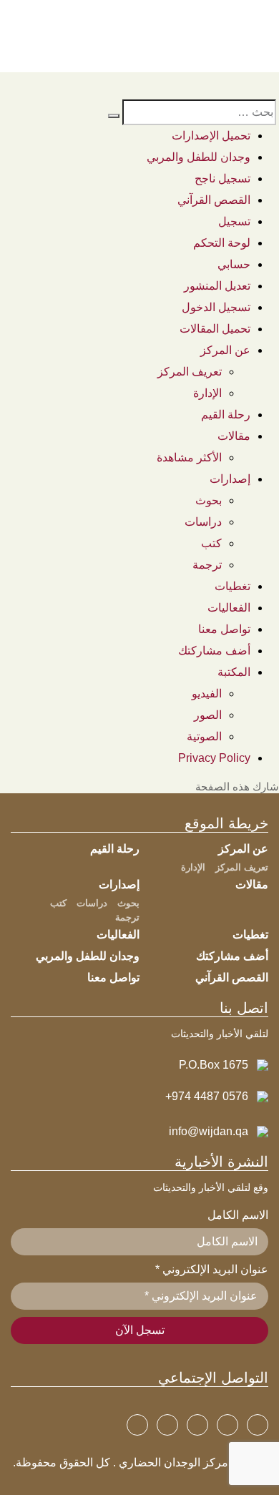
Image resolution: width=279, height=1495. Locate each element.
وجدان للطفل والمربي (198, 157)
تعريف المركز (189, 372)
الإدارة (207, 393)
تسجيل (234, 221)
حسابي (233, 264)
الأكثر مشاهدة (189, 457)
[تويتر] (227, 1425)
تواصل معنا (224, 629)
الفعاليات (228, 608)
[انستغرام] (167, 1425)
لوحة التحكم (221, 243)
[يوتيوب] (197, 1425)
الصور (208, 715)
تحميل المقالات (215, 329)
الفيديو (207, 693)
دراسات (203, 522)
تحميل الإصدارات (211, 135)
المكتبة (233, 672)
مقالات (233, 436)
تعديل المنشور (217, 286)
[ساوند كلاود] (137, 1425)
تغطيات (232, 586)
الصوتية (204, 736)
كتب (211, 543)
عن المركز (225, 350)
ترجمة (207, 565)
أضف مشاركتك (214, 650)
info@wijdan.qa (208, 1131)
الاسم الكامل (237, 1215)
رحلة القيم (225, 414)
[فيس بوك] (257, 1425)
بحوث (208, 500)
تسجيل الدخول (216, 307)
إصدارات (230, 479)
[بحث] (113, 116)
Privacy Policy (214, 758)
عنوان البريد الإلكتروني (211, 1269)
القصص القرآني (213, 200)
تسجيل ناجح (222, 178)
